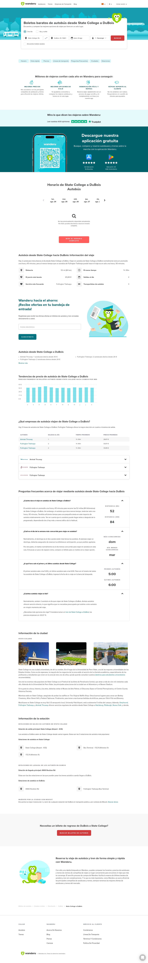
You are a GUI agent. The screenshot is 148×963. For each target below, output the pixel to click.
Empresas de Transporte (63, 4)
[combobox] (33, 38)
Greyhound (123, 702)
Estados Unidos (39, 906)
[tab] (30, 32)
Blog (75, 4)
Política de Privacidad (91, 943)
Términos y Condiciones (92, 939)
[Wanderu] (28, 4)
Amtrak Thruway (26, 439)
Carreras (50, 943)
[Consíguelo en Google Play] (111, 157)
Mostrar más (23, 363)
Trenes (50, 4)
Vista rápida (35, 61)
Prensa (49, 939)
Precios (46, 61)
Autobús (22, 930)
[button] (103, 4)
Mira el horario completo (74, 240)
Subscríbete (27, 337)
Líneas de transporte (61, 61)
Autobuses (41, 4)
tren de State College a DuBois (77, 612)
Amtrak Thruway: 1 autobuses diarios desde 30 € (39, 357)
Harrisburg (99, 705)
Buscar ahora (113, 802)
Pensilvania (51, 906)
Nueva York (117, 705)
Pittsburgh (108, 705)
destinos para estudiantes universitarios (110, 675)
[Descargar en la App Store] (88, 157)
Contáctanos (88, 930)
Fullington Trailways (27, 444)
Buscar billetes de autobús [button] (74, 833)
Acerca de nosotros (54, 930)
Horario (23, 61)
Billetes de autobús (25, 906)
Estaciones (106, 61)
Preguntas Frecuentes (79, 61)
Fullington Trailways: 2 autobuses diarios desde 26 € (40, 359)
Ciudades (94, 61)
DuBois (60, 906)
